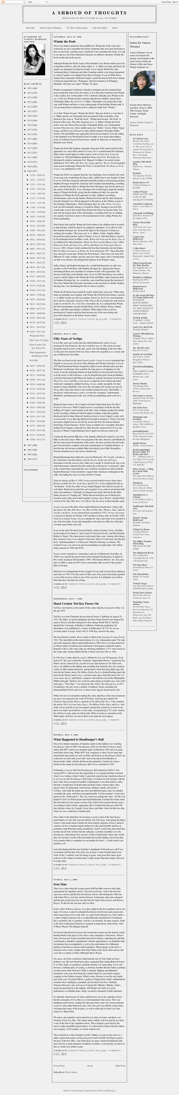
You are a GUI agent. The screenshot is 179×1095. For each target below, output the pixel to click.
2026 (29, 88)
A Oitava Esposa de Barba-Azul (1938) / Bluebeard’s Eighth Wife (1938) (143, 254)
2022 (29, 106)
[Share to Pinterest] (65, 322)
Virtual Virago (140, 583)
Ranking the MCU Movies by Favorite (141, 281)
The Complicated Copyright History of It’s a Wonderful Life (143, 558)
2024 (29, 97)
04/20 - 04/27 (36, 370)
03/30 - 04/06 (36, 384)
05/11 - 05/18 (36, 326)
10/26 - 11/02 (36, 216)
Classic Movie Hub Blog (141, 223)
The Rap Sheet (140, 564)
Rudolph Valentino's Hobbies (142, 524)
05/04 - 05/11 (36, 331)
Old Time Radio (100, 27)
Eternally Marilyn (140, 329)
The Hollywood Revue (143, 552)
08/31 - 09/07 (36, 253)
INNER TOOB (140, 317)
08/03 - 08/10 (36, 271)
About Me (30, 27)
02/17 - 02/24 (36, 411)
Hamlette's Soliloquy (142, 277)
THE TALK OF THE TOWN (142, 547)
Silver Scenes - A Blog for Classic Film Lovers (143, 471)
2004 (29, 458)
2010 (29, 161)
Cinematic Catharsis (142, 203)
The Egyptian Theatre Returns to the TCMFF (142, 177)
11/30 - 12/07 (36, 193)
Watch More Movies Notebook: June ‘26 (142, 596)
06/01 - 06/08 (36, 313)
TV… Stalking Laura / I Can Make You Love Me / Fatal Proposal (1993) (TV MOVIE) (143, 460)
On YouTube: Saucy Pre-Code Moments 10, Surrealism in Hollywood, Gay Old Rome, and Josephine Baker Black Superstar (143, 613)
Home (115, 27)
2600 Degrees (111, 1090)
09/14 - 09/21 (36, 244)
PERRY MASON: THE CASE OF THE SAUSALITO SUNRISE (143, 197)
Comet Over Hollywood (138, 237)
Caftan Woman (140, 191)
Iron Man (34, 360)
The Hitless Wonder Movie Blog (142, 542)
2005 (29, 454)
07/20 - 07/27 (36, 280)
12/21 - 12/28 (36, 179)
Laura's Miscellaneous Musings (143, 334)
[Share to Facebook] (62, 322)
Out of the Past (140, 407)
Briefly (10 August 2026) (141, 578)
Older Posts (120, 1065)
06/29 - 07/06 (36, 294)
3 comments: (115, 319)
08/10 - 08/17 (36, 267)
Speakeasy (138, 482)
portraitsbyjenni (140, 431)
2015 (29, 138)
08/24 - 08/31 (36, 257)
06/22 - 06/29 (36, 299)
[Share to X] (60, 322)
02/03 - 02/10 (36, 421)
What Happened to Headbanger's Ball (79, 739)
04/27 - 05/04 (36, 365)
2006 (29, 449)
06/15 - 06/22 (36, 303)
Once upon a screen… (143, 395)
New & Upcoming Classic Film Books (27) (143, 411)
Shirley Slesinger (113, 203)
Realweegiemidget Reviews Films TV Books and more (141, 452)
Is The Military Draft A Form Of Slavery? (143, 500)
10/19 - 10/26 (36, 221)
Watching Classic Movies (141, 603)
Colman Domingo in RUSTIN (142, 186)
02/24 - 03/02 (36, 407)
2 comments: (114, 584)
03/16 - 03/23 (36, 393)
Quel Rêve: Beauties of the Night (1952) (143, 217)
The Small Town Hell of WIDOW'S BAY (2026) (143, 587)
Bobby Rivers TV (141, 182)
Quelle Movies (139, 443)
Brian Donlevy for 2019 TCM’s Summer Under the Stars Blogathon (143, 436)
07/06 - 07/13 (36, 290)
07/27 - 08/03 (36, 276)
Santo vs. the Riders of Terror (143, 207)
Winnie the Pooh (37, 335)
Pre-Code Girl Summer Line (143, 512)
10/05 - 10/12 (36, 230)
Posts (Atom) (71, 1072)
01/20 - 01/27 (36, 430)
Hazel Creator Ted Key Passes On (76, 603)
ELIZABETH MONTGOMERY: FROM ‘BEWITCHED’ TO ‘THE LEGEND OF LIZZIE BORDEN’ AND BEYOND (143, 306)
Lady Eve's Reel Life (142, 327)
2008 (29, 171)
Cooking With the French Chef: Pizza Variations (141, 534)
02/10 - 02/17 (36, 416)
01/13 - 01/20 (36, 434)
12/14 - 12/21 (36, 184)
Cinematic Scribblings (143, 213)
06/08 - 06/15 (36, 308)
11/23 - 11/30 (36, 198)
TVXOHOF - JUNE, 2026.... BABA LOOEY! (143, 321)
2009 (29, 166)
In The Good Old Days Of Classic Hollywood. (143, 296)
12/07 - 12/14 (36, 188)
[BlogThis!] (57, 322)
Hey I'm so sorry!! (141, 350)
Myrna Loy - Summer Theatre (142, 167)
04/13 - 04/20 (36, 374)
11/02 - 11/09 (36, 211)
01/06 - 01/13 (36, 439)
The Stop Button (141, 574)
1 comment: (114, 720)
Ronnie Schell (139, 291)
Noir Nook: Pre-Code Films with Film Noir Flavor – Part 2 (142, 230)
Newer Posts (59, 1065)
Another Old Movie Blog (142, 162)
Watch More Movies (142, 592)
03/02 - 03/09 (36, 402)
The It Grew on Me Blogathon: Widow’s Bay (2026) (142, 359)
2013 (29, 147)
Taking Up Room (141, 529)
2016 (29, 134)
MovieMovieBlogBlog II (143, 367)
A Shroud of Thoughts (89, 12)
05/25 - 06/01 (36, 317)
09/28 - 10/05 (36, 234)
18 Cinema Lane (141, 138)
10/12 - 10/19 (36, 225)
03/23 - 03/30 (36, 388)
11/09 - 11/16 (36, 207)
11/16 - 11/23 (36, 202)
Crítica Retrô (139, 248)
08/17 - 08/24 (36, 262)
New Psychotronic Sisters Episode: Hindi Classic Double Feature (143, 488)
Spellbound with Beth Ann (143, 507)
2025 (29, 92)
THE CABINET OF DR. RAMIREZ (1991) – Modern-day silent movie (143, 375)
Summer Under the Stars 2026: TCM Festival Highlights (143, 400)
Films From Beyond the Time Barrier (142, 264)
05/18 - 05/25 (36, 322)
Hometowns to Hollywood (139, 287)
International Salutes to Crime (143, 568)
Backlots (137, 173)
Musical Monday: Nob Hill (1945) (143, 242)
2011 (29, 157)
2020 (29, 115)
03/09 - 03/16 (36, 397)
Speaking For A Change (140, 495)
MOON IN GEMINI (142, 354)
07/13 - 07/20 (36, 285)
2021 (29, 111)
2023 (29, 101)
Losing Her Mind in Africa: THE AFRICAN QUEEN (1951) (143, 424)
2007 (29, 445)
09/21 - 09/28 (36, 239)
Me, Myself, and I (141, 347)
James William (98, 1090)
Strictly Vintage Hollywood (140, 518)
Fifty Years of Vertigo (39, 340)
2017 (29, 129)
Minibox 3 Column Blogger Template (77, 1090)
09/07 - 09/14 (36, 248)
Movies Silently (140, 383)
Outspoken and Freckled (140, 418)
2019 (29, 120)
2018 (29, 124)
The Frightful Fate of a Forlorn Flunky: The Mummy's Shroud (142, 270)
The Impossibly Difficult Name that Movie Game (143, 477)
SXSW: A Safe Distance (143, 445)
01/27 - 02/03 (36, 425)
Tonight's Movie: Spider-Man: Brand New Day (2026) (143, 341)
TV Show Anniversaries (77, 27)
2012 (29, 152)
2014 (29, 143)
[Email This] (54, 322)
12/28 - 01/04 (36, 175)
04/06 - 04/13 (36, 379)
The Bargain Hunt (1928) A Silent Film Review (142, 388)
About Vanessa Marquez (50, 27)
